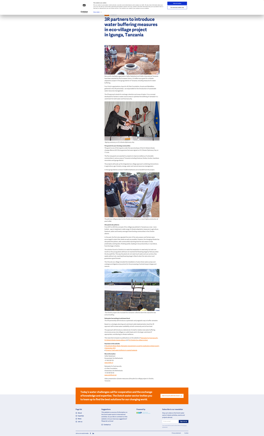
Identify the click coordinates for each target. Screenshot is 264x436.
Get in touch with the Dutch (171, 396)
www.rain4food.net (111, 375)
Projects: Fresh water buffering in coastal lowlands (121, 350)
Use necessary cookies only (177, 7)
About (80, 413)
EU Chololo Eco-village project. (138, 340)
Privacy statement (176, 433)
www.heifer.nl (109, 362)
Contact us (107, 424)
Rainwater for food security (149, 338)
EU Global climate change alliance (115, 340)
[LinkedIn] (93, 433)
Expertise (81, 416)
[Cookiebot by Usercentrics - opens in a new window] (84, 12)
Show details (96, 12)
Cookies (186, 433)
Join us (80, 421)
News (79, 419)
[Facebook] (90, 433)
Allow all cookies (177, 3)
